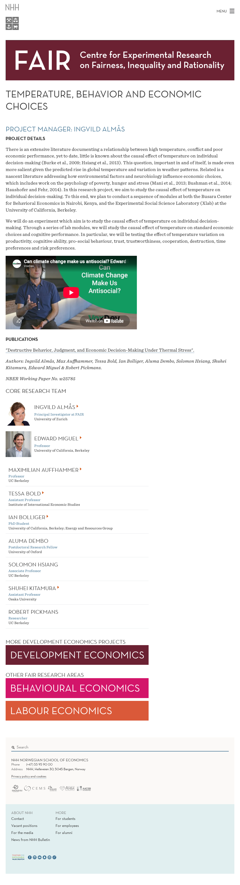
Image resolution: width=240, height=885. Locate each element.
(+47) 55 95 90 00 (39, 764)
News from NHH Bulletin (30, 839)
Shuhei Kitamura (32, 587)
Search (218, 746)
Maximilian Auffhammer (43, 469)
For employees (67, 825)
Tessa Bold (24, 493)
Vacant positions (24, 825)
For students (65, 818)
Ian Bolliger (26, 517)
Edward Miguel (56, 438)
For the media (22, 832)
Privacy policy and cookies (28, 776)
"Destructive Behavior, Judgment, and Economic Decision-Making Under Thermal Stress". (100, 350)
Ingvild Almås (54, 406)
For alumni (64, 832)
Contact (17, 818)
